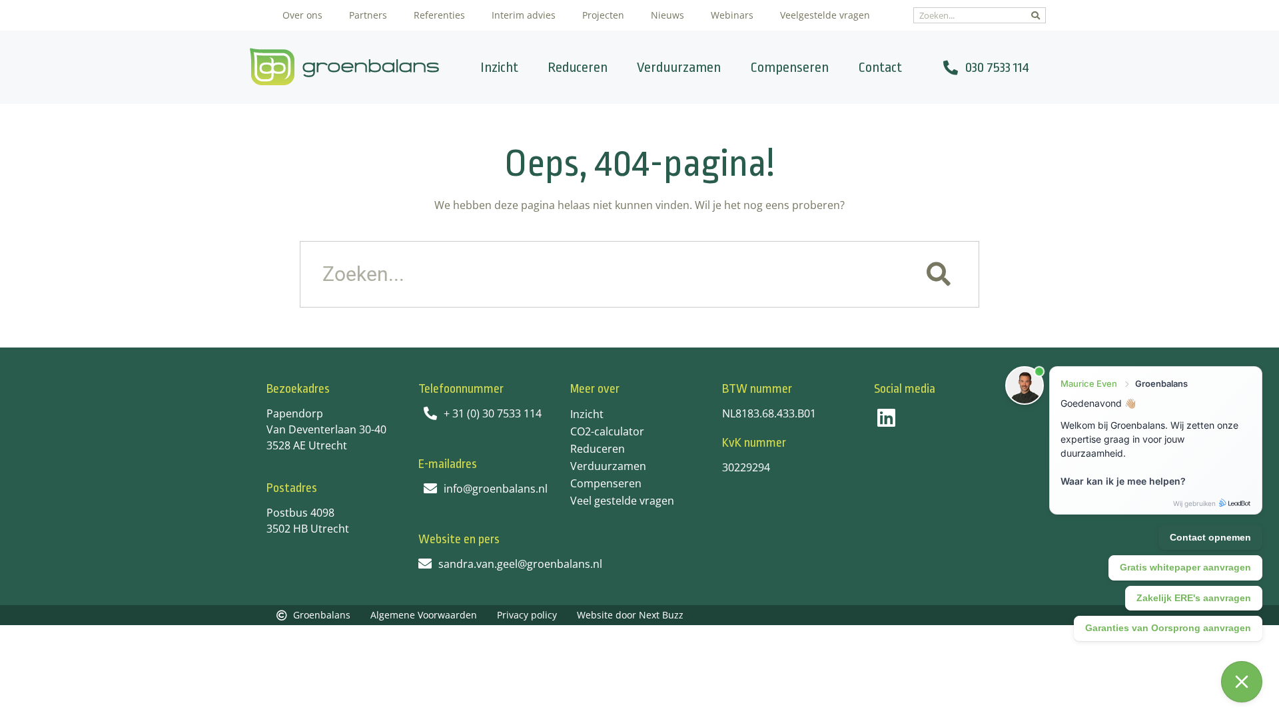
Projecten (603, 15)
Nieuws (667, 15)
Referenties (439, 15)
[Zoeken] (1035, 15)
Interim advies (524, 15)
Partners (368, 15)
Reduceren (578, 67)
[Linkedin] (886, 417)
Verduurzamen (679, 67)
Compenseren (789, 67)
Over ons (302, 15)
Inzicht (499, 67)
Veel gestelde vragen (622, 500)
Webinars (732, 15)
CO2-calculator (607, 431)
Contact (880, 67)
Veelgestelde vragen (825, 15)
